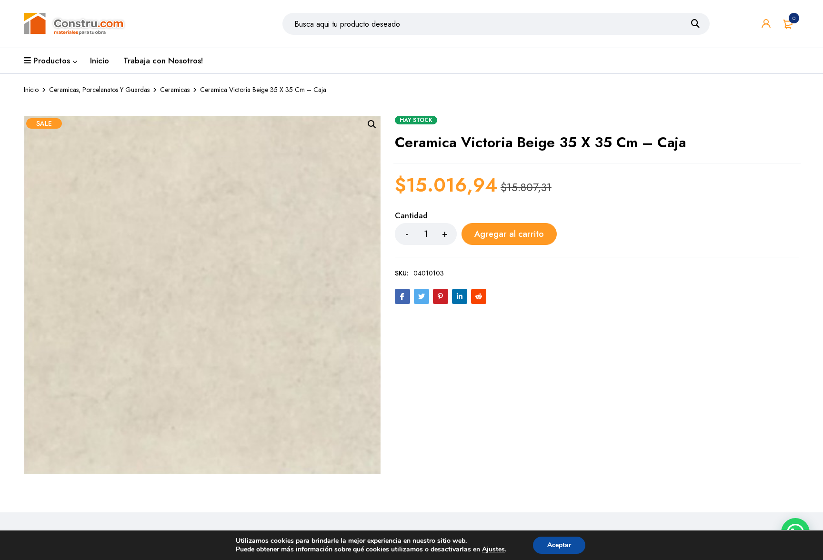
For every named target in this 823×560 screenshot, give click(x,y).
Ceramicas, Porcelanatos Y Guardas (99, 89)
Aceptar (559, 545)
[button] (372, 124)
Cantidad (411, 216)
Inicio (31, 89)
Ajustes (493, 549)
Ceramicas (175, 89)
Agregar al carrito (509, 234)
